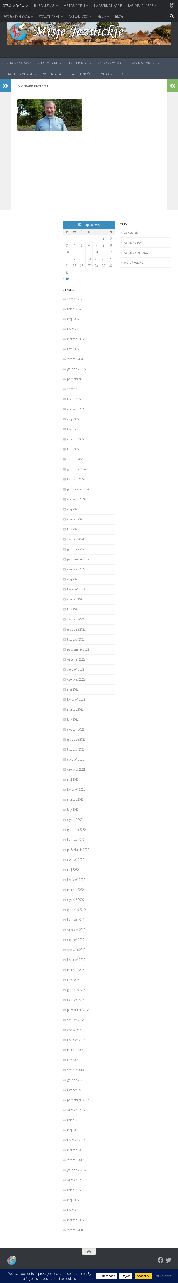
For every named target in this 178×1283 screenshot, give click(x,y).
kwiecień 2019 (76, 960)
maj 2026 (73, 319)
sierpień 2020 (75, 860)
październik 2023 (78, 559)
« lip (66, 278)
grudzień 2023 (76, 549)
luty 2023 (73, 609)
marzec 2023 (75, 599)
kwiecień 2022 (76, 699)
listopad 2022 (75, 639)
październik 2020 (78, 849)
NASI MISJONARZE (140, 5)
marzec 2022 (75, 709)
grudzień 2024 (76, 469)
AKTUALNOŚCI (78, 16)
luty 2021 (73, 809)
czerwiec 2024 (76, 499)
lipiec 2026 (74, 309)
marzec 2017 (75, 1150)
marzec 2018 (75, 1050)
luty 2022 (73, 719)
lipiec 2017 (74, 1120)
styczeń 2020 (75, 900)
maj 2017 (73, 1130)
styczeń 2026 (75, 359)
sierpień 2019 (75, 940)
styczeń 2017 (75, 1160)
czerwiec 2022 (76, 679)
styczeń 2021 (75, 819)
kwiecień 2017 (76, 1140)
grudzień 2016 (76, 1170)
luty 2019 (73, 980)
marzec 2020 (75, 890)
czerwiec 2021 (76, 769)
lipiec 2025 (74, 399)
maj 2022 (73, 689)
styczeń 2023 (75, 619)
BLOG (119, 16)
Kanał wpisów (133, 242)
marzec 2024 (75, 519)
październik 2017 (78, 1100)
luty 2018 (73, 1060)
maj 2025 (73, 419)
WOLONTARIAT (49, 16)
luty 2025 (73, 449)
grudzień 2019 (76, 910)
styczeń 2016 (75, 1230)
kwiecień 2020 (76, 880)
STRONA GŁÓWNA (15, 5)
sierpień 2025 (75, 389)
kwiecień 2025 (76, 429)
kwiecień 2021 (76, 789)
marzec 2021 (75, 799)
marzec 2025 (75, 439)
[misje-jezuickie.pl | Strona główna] (89, 32)
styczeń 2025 (75, 459)
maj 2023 (73, 579)
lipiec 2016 (74, 1190)
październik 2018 (78, 1010)
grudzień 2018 (76, 990)
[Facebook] (161, 1260)
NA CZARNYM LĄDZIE (108, 5)
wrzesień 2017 (76, 1110)
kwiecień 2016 (76, 1210)
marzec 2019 (75, 970)
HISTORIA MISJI (74, 5)
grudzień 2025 (76, 369)
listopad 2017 (75, 1090)
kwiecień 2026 (76, 329)
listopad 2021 (75, 749)
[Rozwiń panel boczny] (5, 85)
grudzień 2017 (76, 1080)
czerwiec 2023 (76, 569)
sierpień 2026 (75, 299)
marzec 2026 (75, 339)
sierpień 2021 (75, 759)
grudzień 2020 (76, 829)
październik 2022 (78, 649)
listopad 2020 (75, 839)
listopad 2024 (75, 479)
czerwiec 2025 (76, 409)
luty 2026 (73, 349)
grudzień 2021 (76, 739)
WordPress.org (134, 262)
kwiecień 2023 (76, 589)
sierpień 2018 (75, 1020)
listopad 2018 (75, 1000)
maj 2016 (73, 1200)
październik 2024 (78, 489)
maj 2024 (73, 509)
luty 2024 (73, 529)
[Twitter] (168, 1260)
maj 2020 (73, 870)
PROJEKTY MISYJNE (16, 16)
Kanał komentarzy (136, 252)
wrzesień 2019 (76, 930)
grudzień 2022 (76, 629)
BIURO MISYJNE (44, 5)
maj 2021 (73, 779)
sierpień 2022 (75, 669)
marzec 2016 (75, 1220)
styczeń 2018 (75, 1070)
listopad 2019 (75, 920)
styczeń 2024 (75, 539)
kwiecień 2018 (76, 1040)
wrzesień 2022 (76, 659)
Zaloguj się (131, 232)
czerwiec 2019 (76, 950)
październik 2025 (78, 379)
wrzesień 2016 (76, 1180)
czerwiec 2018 (76, 1030)
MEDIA (102, 16)
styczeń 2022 (75, 729)
